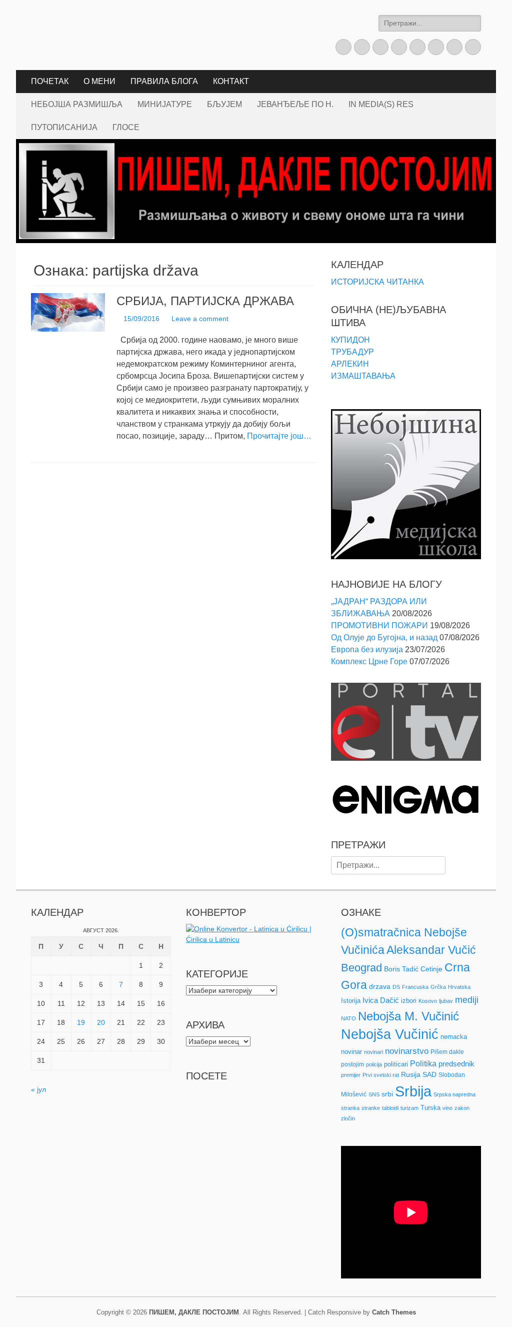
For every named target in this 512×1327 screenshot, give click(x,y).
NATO (348, 1018)
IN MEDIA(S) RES (381, 104)
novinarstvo (406, 1051)
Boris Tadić (401, 969)
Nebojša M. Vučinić (408, 1016)
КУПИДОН (350, 340)
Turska (430, 1107)
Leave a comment (200, 319)
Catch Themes (394, 1312)
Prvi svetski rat (380, 1075)
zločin (348, 1118)
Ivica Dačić (380, 1000)
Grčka (438, 987)
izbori (408, 1000)
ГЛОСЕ (126, 127)
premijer (350, 1075)
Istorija (350, 1000)
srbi (387, 1094)
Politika (423, 1063)
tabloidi (390, 1108)
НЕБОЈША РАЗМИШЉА (76, 104)
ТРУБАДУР (352, 352)
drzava (379, 986)
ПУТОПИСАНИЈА (64, 127)
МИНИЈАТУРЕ (165, 104)
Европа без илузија (367, 649)
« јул (38, 1089)
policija (374, 1064)
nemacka (453, 1036)
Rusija (410, 1074)
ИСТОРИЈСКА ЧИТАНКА (377, 282)
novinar (351, 1051)
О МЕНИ (100, 81)
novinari (373, 1052)
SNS (374, 1094)
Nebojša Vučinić (389, 1034)
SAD (429, 1074)
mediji (466, 1000)
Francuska (415, 987)
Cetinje (431, 969)
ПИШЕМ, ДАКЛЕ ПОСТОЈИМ (194, 1312)
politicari (396, 1064)
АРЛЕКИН (350, 364)
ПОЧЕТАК (49, 81)
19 (81, 1022)
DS (396, 987)
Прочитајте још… (279, 436)
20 (101, 1022)
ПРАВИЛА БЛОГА (164, 81)
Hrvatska (459, 987)
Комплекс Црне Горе (369, 661)
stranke (371, 1108)
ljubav (446, 1001)
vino (447, 1108)
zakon (462, 1108)
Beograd (361, 967)
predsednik (456, 1064)
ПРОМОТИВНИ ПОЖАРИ (379, 625)
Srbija (413, 1091)
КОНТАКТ (231, 81)
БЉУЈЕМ (224, 104)
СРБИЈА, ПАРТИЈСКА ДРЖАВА (205, 301)
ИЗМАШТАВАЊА (363, 376)
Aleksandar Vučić (431, 949)
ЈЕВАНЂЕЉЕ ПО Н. (295, 104)
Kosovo (427, 1001)
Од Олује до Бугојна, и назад (384, 637)
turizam (409, 1108)
